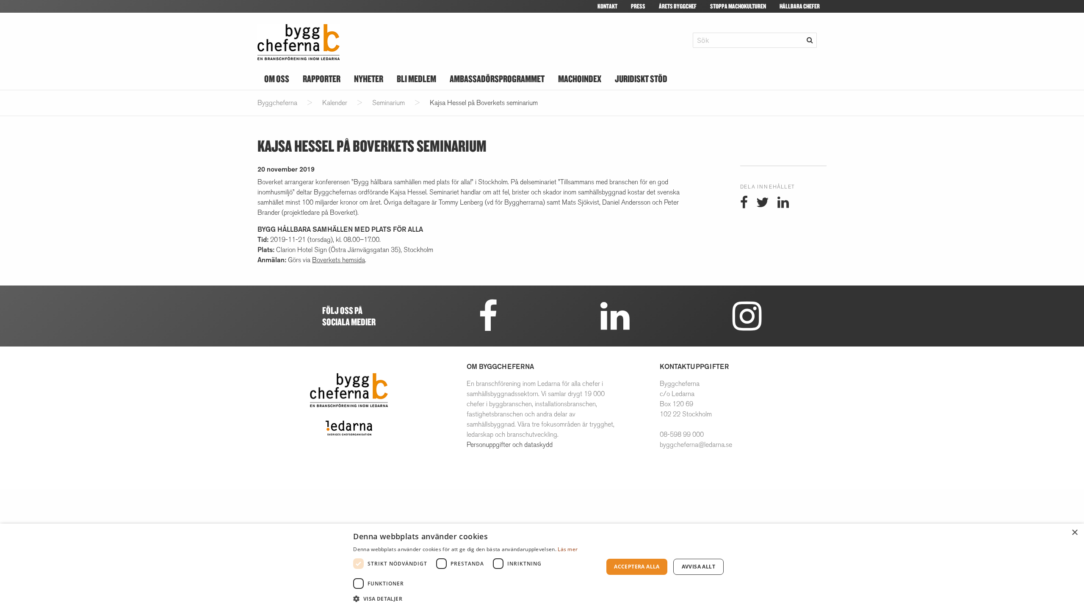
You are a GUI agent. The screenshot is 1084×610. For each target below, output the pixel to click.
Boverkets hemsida (338, 260)
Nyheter (368, 78)
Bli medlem (416, 78)
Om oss (276, 78)
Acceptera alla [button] (637, 566)
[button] (474, 598)
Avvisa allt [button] (698, 566)
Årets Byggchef (678, 6)
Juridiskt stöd (641, 78)
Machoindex (579, 78)
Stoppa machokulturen (738, 6)
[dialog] (542, 567)
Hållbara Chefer (800, 6)
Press (638, 6)
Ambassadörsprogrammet (497, 78)
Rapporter (321, 78)
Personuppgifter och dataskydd (510, 445)
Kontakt (607, 6)
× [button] (1074, 533)
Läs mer (568, 549)
